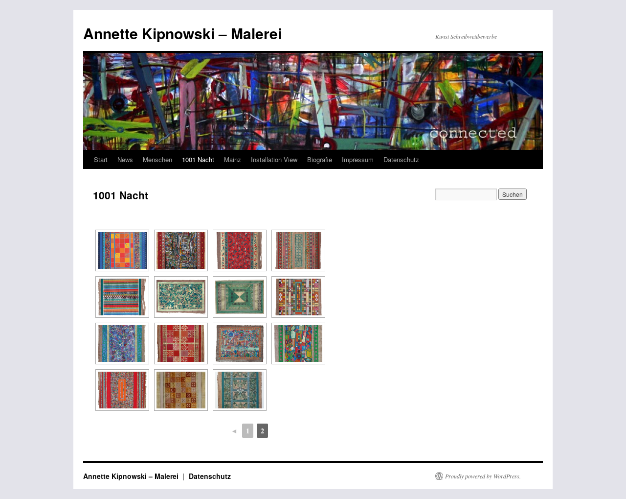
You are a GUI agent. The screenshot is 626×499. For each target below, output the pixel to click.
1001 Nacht (198, 159)
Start (101, 159)
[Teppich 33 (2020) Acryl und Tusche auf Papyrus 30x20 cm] (180, 390)
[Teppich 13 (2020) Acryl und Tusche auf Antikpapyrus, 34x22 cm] (298, 250)
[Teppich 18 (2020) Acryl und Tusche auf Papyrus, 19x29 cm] (239, 297)
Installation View (274, 159)
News (125, 159)
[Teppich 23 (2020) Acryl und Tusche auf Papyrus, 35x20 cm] (298, 343)
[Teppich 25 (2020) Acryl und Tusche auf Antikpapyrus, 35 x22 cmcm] (122, 343)
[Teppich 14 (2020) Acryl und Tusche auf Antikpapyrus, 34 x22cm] (122, 297)
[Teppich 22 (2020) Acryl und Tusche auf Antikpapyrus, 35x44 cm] (239, 343)
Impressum (358, 159)
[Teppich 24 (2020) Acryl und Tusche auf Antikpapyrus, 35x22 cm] (298, 297)
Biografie (319, 159)
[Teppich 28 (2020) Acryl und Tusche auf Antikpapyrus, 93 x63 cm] (122, 390)
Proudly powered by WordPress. (483, 476)
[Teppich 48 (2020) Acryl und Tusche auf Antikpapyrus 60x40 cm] (239, 390)
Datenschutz (401, 159)
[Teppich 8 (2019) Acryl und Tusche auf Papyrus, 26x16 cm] (180, 250)
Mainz (232, 159)
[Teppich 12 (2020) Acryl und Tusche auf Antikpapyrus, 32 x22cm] (239, 250)
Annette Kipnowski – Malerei (182, 33)
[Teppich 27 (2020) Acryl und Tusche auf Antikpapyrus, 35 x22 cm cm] (180, 343)
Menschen (157, 159)
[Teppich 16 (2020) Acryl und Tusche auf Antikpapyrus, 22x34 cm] (180, 297)
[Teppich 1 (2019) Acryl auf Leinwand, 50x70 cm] (122, 250)
